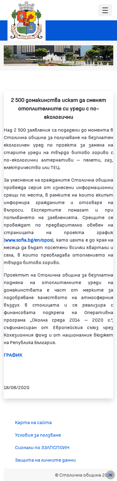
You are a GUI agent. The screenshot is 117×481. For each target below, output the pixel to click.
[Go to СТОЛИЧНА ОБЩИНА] (26, 20)
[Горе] (110, 474)
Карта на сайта (33, 422)
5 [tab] (92, 58)
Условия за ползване (38, 435)
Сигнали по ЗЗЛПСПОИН (42, 447)
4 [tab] (85, 58)
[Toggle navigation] (105, 10)
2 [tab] (73, 58)
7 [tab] (104, 58)
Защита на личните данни (45, 460)
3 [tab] (79, 58)
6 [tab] (98, 58)
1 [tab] (67, 58)
